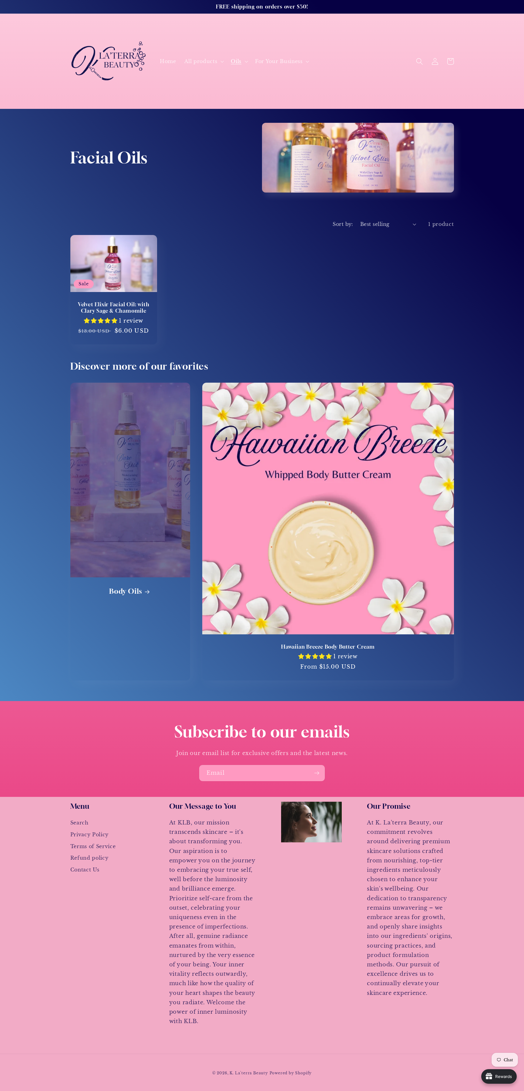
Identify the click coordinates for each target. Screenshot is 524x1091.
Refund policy (89, 858)
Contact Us (84, 870)
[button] (203, 61)
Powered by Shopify (291, 1073)
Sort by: (343, 224)
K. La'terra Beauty (249, 1073)
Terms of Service (93, 846)
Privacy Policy (89, 834)
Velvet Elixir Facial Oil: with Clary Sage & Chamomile (113, 307)
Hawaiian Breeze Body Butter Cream (328, 647)
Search (79, 823)
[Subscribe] (316, 773)
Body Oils (125, 591)
